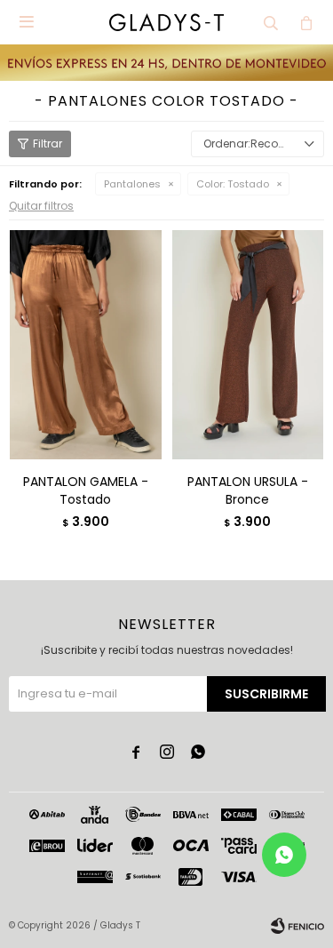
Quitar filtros (41, 205)
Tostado (232, 184)
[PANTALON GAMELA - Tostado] (86, 344)
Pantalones (132, 184)
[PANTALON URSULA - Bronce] (248, 344)
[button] (271, 22)
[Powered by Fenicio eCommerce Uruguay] (297, 925)
